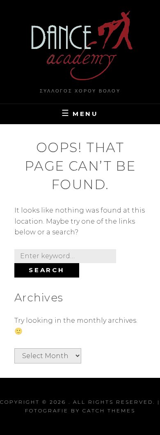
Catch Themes (108, 410)
